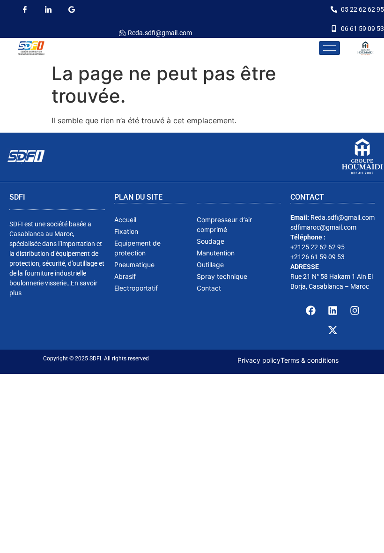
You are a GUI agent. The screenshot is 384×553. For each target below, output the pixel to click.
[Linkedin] (332, 311)
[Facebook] (24, 9)
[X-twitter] (332, 330)
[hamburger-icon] (329, 48)
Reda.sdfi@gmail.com (160, 33)
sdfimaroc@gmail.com (323, 227)
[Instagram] (354, 311)
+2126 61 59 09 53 (317, 257)
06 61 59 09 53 (362, 28)
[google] (71, 9)
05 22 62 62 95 (362, 9)
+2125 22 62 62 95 (317, 247)
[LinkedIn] (48, 9)
